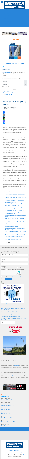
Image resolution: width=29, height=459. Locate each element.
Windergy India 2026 (5, 413)
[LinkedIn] (15, 116)
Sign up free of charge (6, 72)
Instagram (7, 394)
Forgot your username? (8, 92)
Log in (14, 89)
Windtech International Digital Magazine (15, 269)
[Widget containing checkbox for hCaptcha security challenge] (11, 272)
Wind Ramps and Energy (6, 314)
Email (2, 261)
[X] (15, 118)
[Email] (15, 115)
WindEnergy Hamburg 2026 (7, 405)
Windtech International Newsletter (9, 267)
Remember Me (6, 86)
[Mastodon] (15, 121)
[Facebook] (15, 112)
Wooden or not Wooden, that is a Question (10, 316)
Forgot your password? (7, 91)
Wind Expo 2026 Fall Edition (7, 399)
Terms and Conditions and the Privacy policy (17, 276)
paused (17, 130)
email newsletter (16, 365)
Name (2, 257)
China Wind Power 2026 (6, 417)
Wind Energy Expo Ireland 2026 (8, 421)
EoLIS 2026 (3, 425)
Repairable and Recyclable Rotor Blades (10, 312)
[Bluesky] (15, 113)
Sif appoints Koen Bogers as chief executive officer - (15, 210)
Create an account (7, 94)
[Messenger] (15, 123)
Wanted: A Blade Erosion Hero (8, 306)
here (24, 454)
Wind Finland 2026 (5, 409)
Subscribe (3, 278)
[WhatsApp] (15, 119)
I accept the (14, 276)
